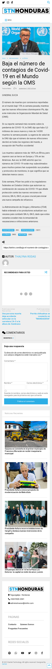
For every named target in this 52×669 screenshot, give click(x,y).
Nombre (8, 383)
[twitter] (3, 2)
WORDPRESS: (9, 338)
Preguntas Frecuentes (18, 628)
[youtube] (22, 653)
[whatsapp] (16, 653)
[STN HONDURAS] (26, 13)
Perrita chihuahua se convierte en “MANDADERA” (40, 316)
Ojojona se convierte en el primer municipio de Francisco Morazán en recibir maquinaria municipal (25, 451)
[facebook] (12, 2)
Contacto (12, 624)
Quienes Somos (27, 624)
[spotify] (9, 653)
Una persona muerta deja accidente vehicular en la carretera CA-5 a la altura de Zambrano (11, 318)
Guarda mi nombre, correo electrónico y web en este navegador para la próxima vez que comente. (26, 394)
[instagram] (8, 2)
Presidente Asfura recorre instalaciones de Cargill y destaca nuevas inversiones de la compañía (24, 530)
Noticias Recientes (14, 413)
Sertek (4, 664)
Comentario (9, 361)
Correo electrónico (35, 383)
